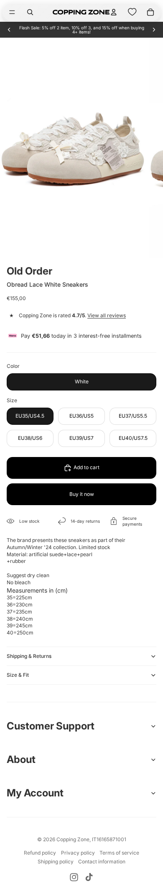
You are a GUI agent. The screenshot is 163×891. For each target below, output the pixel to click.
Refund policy (40, 853)
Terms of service (119, 853)
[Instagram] (74, 877)
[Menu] (12, 12)
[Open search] (30, 12)
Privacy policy (78, 853)
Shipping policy (56, 861)
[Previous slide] (9, 30)
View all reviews (106, 315)
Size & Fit (18, 675)
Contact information (101, 861)
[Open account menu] (113, 12)
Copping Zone (72, 839)
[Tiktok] (89, 877)
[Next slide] (154, 30)
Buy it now (81, 494)
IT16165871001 (109, 839)
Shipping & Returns (29, 656)
